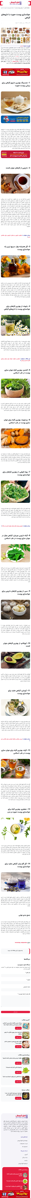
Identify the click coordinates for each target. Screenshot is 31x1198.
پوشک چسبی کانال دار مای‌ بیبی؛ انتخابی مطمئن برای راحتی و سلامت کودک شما (12, 1024)
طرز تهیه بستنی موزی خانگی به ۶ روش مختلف (13, 1033)
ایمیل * (28, 980)
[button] (1, 23)
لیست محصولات (24, 1144)
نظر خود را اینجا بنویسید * (24, 994)
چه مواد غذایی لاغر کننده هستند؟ (14, 1067)
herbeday (17, 943)
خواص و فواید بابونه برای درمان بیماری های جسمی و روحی (15, 359)
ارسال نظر (15, 1012)
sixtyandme (24, 943)
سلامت (26, 1160)
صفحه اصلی (26, 8)
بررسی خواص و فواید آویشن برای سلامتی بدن (11, 739)
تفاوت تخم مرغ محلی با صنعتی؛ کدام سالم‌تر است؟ (13, 1042)
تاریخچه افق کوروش (23, 1163)
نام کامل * (27, 973)
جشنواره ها (25, 1147)
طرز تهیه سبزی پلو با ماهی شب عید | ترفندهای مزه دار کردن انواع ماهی (13, 1094)
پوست (16, 56)
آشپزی (26, 1154)
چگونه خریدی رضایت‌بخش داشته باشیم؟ (12, 1058)
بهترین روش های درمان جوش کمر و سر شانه (12, 526)
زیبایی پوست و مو (19, 8)
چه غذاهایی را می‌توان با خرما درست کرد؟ (12, 1077)
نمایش (21, 46)
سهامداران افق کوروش (22, 1141)
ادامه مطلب (18, 1028)
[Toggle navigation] (28, 3)
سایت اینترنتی (26, 987)
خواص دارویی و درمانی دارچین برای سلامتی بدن (15, 236)
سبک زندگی (25, 1157)
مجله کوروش (15, 61)
